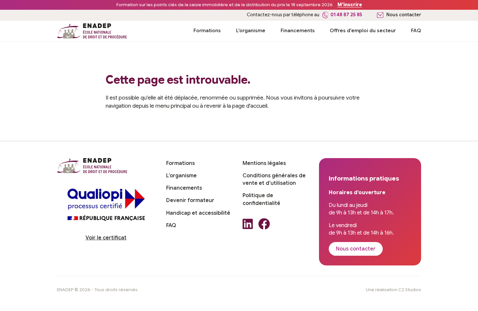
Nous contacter (403, 15)
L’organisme (250, 30)
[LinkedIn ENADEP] (248, 226)
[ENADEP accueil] (92, 30)
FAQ (416, 30)
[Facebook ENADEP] (264, 226)
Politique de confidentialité (261, 199)
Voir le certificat (106, 238)
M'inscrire (350, 4)
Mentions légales (264, 163)
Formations (207, 30)
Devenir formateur (190, 200)
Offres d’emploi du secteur (363, 30)
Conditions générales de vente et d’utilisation (274, 179)
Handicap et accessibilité (198, 213)
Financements (298, 30)
